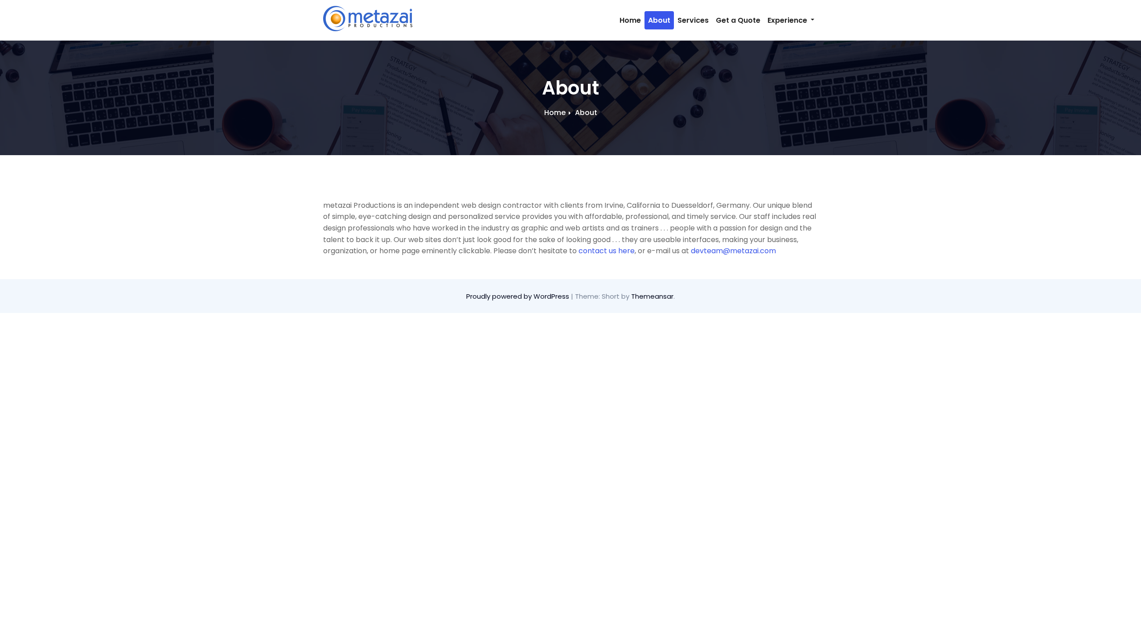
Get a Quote (738, 20)
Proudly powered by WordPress (518, 296)
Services (693, 20)
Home (630, 20)
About (659, 20)
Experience (788, 20)
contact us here (607, 251)
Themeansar (652, 296)
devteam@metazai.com (733, 251)
